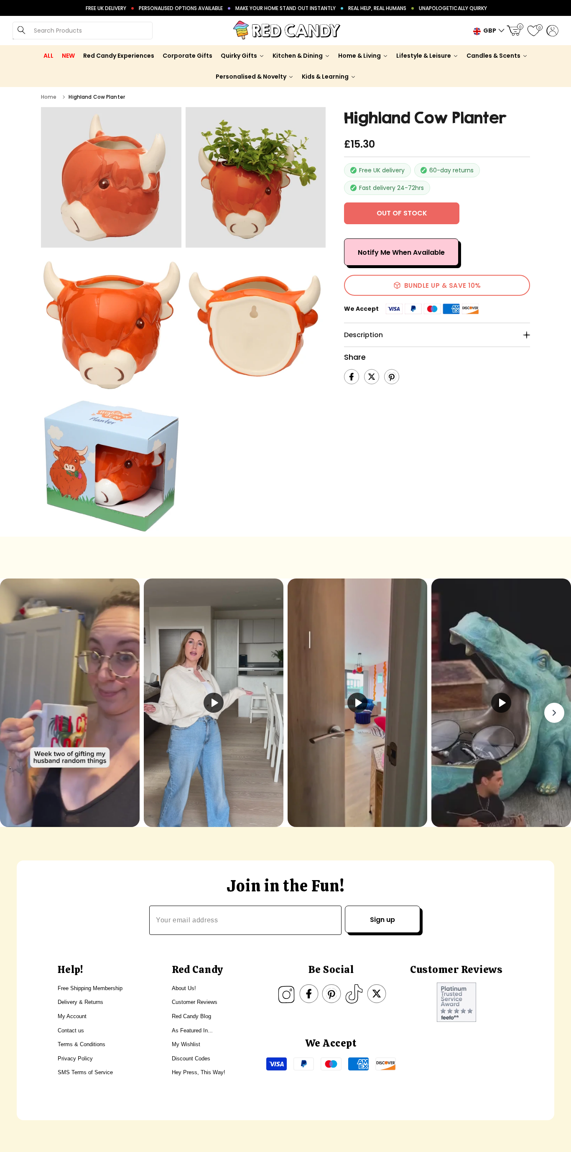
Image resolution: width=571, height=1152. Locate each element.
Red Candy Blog (191, 1016)
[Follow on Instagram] (286, 994)
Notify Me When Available (401, 252)
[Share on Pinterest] (391, 376)
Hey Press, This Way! (198, 1072)
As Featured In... (192, 1030)
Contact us (71, 1030)
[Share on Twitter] (371, 376)
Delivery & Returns (80, 1002)
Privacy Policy (75, 1058)
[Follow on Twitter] (376, 994)
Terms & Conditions (81, 1044)
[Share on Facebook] (351, 376)
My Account (72, 1016)
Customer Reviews (194, 1002)
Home (48, 96)
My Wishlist (186, 1044)
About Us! (184, 988)
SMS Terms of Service (85, 1072)
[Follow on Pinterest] (331, 994)
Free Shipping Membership (90, 988)
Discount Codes (191, 1058)
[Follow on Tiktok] (354, 994)
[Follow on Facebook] (309, 994)
